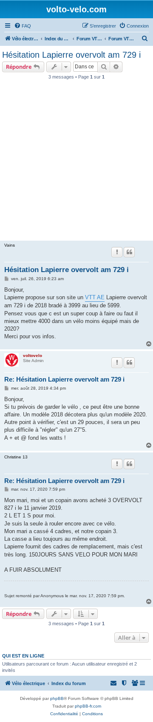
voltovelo (32, 355)
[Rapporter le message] (116, 252)
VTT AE (95, 297)
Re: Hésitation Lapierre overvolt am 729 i (64, 379)
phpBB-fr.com (88, 706)
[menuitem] (22, 26)
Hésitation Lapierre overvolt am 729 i (71, 54)
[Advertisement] (76, 162)
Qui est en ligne (23, 655)
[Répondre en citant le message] (129, 252)
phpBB (57, 698)
